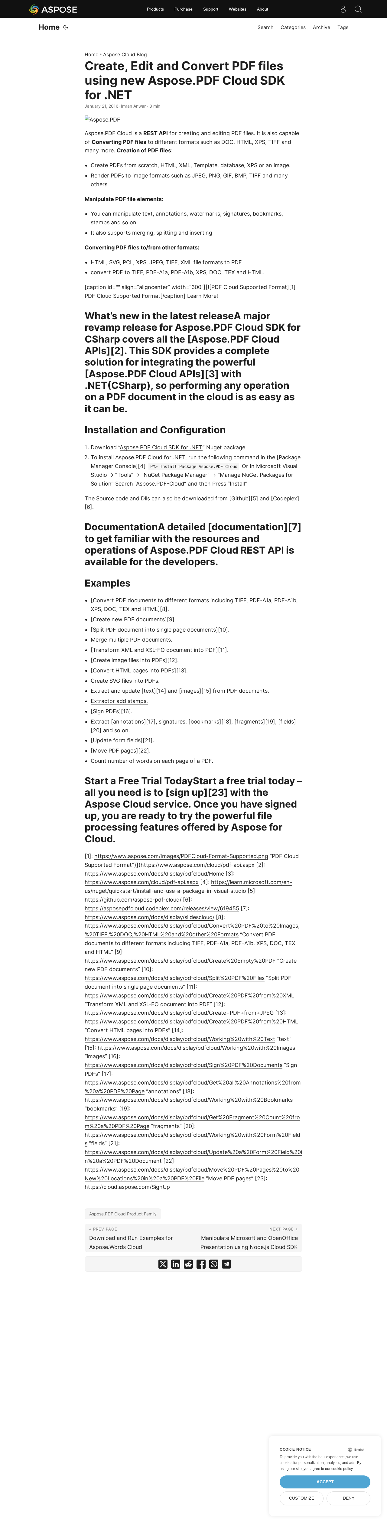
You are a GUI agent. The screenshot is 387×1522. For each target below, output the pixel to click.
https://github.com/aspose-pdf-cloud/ (133, 899)
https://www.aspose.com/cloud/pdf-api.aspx (198, 865)
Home (49, 27)
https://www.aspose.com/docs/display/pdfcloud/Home (154, 873)
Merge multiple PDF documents (131, 639)
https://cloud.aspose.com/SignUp (127, 1187)
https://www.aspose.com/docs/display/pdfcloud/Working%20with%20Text (180, 1039)
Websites (237, 9)
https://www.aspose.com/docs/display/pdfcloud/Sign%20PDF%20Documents (183, 1065)
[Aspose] (53, 9)
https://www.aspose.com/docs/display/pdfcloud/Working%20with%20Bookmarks (189, 1100)
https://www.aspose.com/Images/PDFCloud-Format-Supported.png (181, 856)
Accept (325, 1482)
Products (155, 9)
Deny (348, 1498)
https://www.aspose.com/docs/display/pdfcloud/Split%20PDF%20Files (175, 978)
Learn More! (202, 296)
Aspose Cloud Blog (125, 54)
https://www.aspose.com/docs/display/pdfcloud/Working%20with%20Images (196, 1048)
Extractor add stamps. (119, 701)
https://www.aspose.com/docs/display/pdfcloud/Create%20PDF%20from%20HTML (191, 1021)
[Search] (358, 9)
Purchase (183, 9)
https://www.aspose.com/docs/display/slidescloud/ (149, 917)
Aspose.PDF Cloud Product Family (123, 1213)
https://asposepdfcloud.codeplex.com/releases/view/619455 (162, 908)
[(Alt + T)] (65, 27)
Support (210, 9)
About (262, 9)
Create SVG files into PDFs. (125, 681)
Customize (301, 1498)
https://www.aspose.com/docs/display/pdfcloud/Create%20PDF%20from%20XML (189, 995)
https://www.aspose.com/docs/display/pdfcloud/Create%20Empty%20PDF (180, 961)
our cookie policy (339, 1469)
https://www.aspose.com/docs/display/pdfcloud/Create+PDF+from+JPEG (179, 1013)
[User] (343, 9)
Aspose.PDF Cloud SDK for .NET (161, 447)
